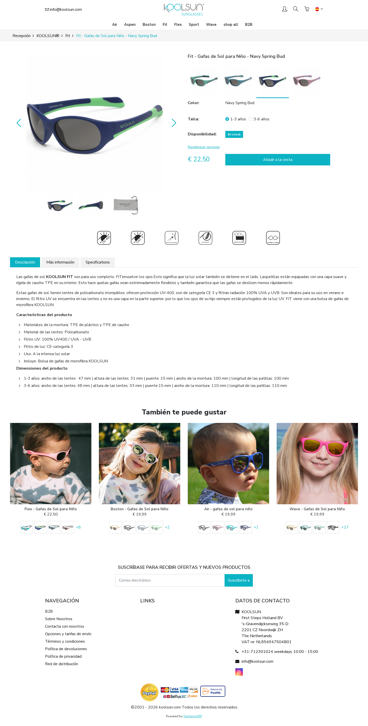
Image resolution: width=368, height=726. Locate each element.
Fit (165, 24)
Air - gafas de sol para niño (228, 509)
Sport (194, 24)
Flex (178, 24)
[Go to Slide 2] (90, 205)
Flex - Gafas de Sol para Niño (51, 509)
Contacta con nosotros (64, 626)
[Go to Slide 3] (125, 205)
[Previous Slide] (17, 122)
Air (114, 24)
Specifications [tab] (98, 262)
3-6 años (261, 119)
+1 (256, 527)
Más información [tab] (60, 262)
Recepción (22, 36)
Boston (149, 24)
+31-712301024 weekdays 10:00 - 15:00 (280, 651)
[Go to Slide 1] (60, 205)
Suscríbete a (239, 580)
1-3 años (238, 119)
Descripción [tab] (25, 262)
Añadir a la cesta (277, 159)
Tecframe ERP (192, 716)
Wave (211, 24)
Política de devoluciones (66, 648)
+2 (167, 527)
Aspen (130, 24)
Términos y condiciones (65, 641)
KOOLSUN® (48, 36)
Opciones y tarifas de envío (68, 633)
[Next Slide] (172, 122)
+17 (345, 527)
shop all (231, 24)
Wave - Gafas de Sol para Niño (317, 509)
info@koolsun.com (66, 9)
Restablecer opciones (204, 147)
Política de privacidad (63, 656)
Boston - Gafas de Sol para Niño (139, 509)
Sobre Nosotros (58, 618)
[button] (95, 122)
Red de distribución (61, 663)
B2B (248, 24)
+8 (78, 527)
